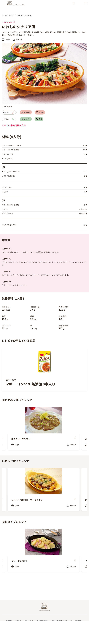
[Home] (16, 3)
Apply (73, 4)
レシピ (11, 15)
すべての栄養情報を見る (14, 125)
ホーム (4, 15)
